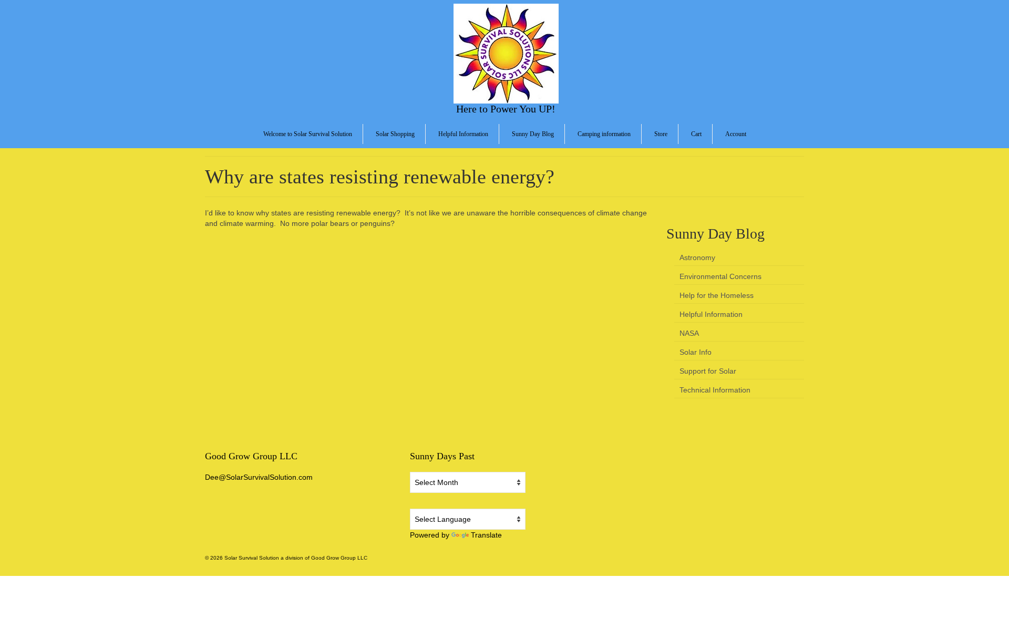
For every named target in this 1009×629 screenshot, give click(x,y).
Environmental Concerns (720, 276)
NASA (689, 333)
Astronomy (697, 257)
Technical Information (714, 390)
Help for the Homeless (716, 295)
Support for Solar (707, 371)
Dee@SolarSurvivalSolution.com (259, 477)
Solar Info (695, 352)
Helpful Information (711, 314)
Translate (486, 535)
